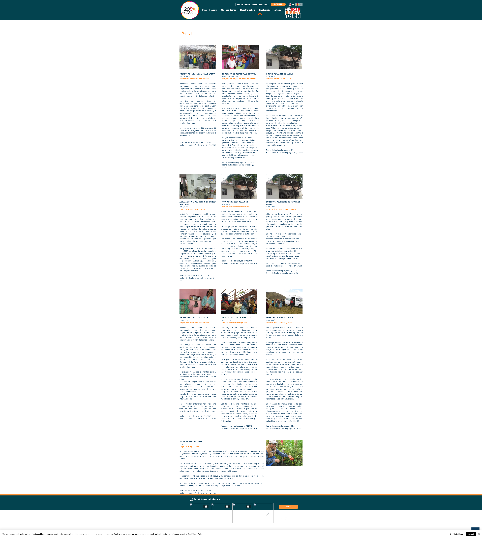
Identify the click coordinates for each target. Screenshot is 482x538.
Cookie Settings (456, 534)
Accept (471, 534)
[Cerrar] (478, 534)
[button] (197, 57)
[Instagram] (191, 499)
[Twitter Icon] (294, 518)
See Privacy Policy (195, 534)
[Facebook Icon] (289, 518)
